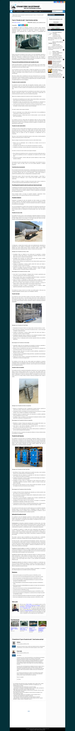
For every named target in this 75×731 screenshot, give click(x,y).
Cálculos (35, 11)
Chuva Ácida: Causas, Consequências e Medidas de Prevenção (57, 70)
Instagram (58, 2)
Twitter (56, 2)
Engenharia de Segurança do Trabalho (32, 605)
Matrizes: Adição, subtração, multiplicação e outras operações (57, 52)
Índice (14, 11)
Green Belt (22, 606)
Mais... (40, 11)
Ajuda (19, 2)
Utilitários (15, 2)
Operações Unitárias (28, 11)
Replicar (13, 646)
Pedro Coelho (17, 22)
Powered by (53, 28)
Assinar (56, 24)
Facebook (54, 2)
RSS (64, 2)
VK (63, 2)
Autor (22, 2)
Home (11, 11)
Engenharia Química (29, 610)
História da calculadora (57, 61)
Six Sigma (29, 606)
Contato (11, 2)
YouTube (61, 2)
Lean (26, 606)
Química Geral (19, 11)
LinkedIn (59, 2)
